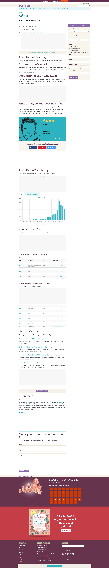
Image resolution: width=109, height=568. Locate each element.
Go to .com (85, 3)
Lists (63, 8)
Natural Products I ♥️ (42, 556)
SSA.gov (44, 224)
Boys (75, 46)
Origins (66, 8)
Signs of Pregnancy (42, 549)
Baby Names (24, 5)
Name (20, 444)
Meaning (31, 52)
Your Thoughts (23, 456)
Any (71, 46)
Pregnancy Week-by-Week (43, 545)
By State (36, 194)
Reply (21, 412)
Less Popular (85, 52)
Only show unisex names (75, 48)
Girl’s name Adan (87, 11)
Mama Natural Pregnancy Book (45, 558)
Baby (20, 548)
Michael (31, 405)
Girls (79, 46)
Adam (60, 402)
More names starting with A (54, 566)
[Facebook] (65, 554)
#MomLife (21, 552)
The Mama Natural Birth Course (45, 560)
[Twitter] (68, 554)
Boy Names (27, 476)
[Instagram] (70, 554)
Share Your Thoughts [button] (42, 390)
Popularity (39, 52)
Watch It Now (64, 1)
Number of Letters (73, 64)
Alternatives (45, 52)
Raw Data (28, 194)
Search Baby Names (73, 77)
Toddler (21, 550)
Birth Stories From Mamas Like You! (46, 554)
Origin (70, 54)
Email (20, 450)
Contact (21, 559)
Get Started (22, 8)
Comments (53, 52)
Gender (70, 44)
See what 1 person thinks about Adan (32, 32)
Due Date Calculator (42, 552)
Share (35, 52)
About (20, 557)
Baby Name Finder (41, 547)
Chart (21, 194)
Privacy (20, 561)
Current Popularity (74, 50)
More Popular (77, 52)
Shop (20, 554)
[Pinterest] (73, 554)
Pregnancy (22, 545)
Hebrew (35, 26)
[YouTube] (63, 554)
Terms (20, 563)
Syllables (72, 70)
